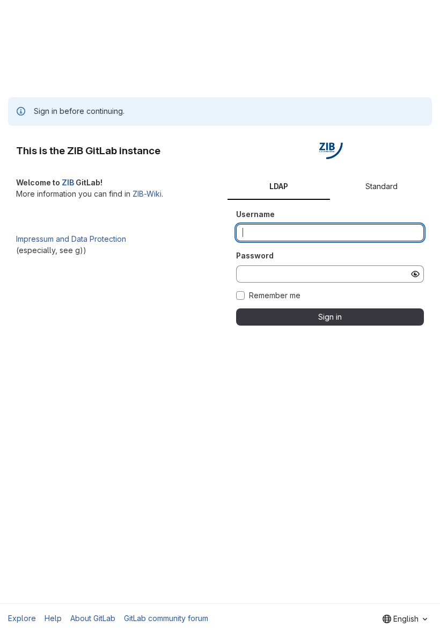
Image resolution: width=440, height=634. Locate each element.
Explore (22, 618)
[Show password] (415, 274)
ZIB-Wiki (147, 193)
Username (255, 214)
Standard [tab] (381, 186)
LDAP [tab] (278, 186)
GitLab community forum (166, 618)
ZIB (68, 182)
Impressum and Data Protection (71, 238)
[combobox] (405, 619)
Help (53, 618)
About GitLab (92, 618)
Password (255, 255)
